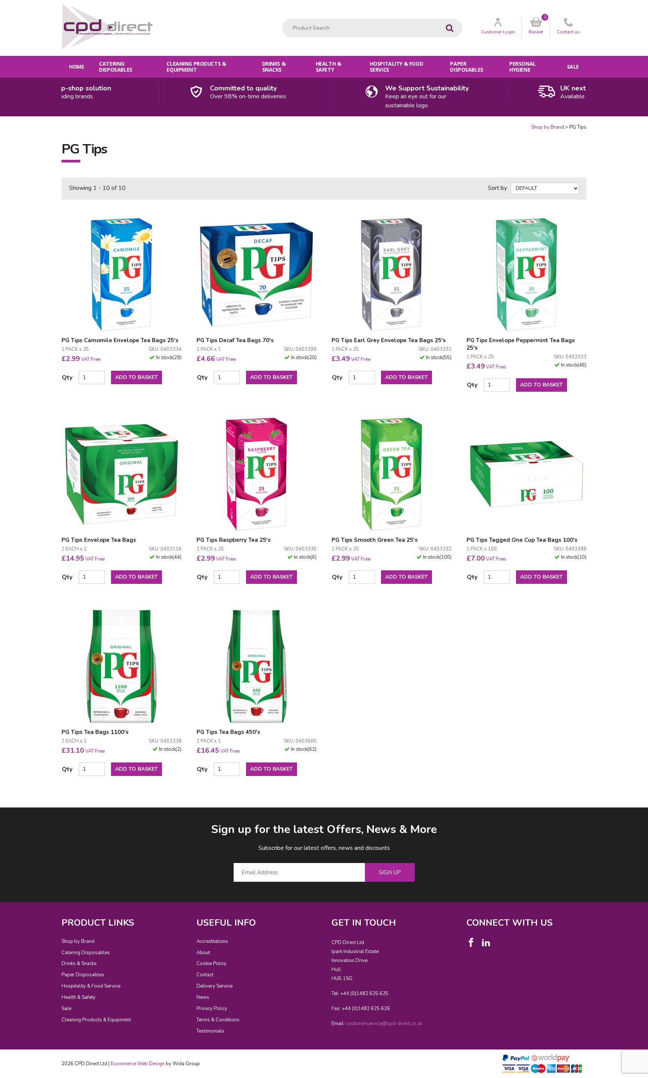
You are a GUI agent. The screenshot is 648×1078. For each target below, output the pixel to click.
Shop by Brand (547, 127)
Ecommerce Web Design (138, 1063)
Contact (204, 974)
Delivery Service (214, 986)
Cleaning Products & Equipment (196, 66)
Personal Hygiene (522, 66)
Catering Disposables (115, 66)
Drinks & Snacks (274, 66)
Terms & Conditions (218, 1019)
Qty (67, 377)
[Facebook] (471, 942)
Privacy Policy (211, 1008)
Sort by (497, 188)
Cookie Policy (211, 963)
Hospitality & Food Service (396, 66)
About (203, 952)
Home (76, 66)
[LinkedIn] (486, 942)
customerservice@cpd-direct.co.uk (384, 1023)
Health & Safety (328, 66)
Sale (573, 66)
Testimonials (210, 1031)
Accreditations (212, 941)
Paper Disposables (466, 66)
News (202, 997)
